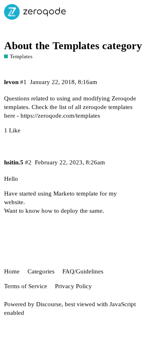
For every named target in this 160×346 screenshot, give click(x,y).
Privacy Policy (73, 286)
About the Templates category (73, 46)
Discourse (49, 304)
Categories (41, 271)
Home (12, 271)
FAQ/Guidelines (82, 271)
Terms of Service (25, 286)
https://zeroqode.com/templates (60, 115)
